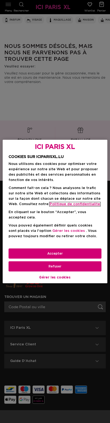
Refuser (55, 266)
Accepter (55, 253)
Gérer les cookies (54, 277)
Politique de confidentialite (75, 204)
